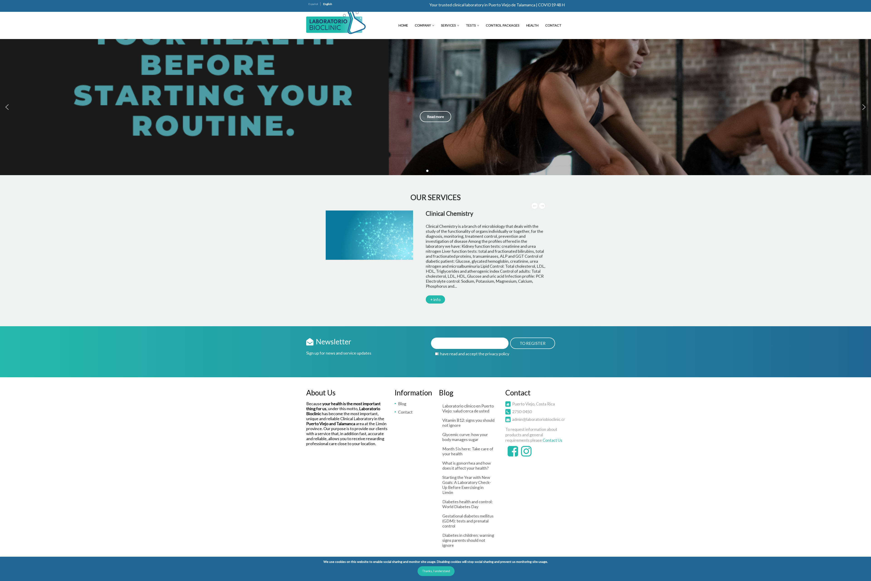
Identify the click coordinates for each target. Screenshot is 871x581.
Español (313, 4)
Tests (471, 25)
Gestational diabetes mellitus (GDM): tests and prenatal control (468, 520)
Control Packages (502, 25)
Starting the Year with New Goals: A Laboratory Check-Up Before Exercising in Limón (466, 485)
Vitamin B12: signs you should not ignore (468, 423)
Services (448, 25)
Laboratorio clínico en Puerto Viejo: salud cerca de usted (468, 408)
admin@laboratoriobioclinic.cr (538, 419)
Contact (553, 25)
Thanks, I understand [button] (436, 571)
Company (423, 25)
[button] (7, 107)
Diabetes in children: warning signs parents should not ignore (468, 540)
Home (403, 25)
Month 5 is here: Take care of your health (467, 451)
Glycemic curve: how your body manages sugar (465, 437)
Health (532, 25)
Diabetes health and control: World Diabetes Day (467, 504)
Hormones (439, 213)
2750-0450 (522, 411)
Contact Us (552, 440)
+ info (435, 274)
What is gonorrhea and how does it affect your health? (466, 466)
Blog (402, 403)
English (327, 4)
